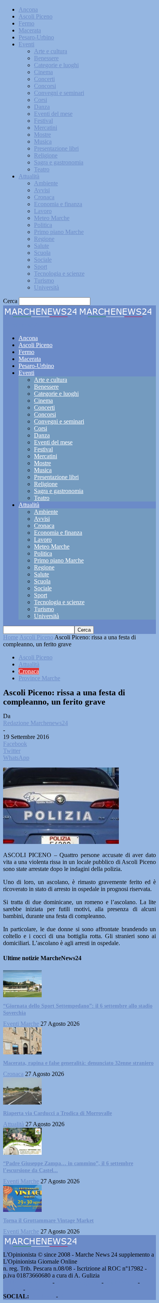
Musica (43, 141)
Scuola (42, 252)
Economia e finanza (58, 204)
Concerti (44, 79)
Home (10, 637)
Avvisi (42, 190)
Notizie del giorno (78, 1282)
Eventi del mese (53, 113)
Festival (43, 120)
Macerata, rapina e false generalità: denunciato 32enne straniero (78, 1063)
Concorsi (45, 86)
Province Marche (39, 678)
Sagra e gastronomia (58, 162)
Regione (44, 239)
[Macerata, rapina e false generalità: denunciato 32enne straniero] (22, 1052)
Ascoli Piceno (35, 16)
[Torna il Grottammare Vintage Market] (22, 1209)
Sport (40, 266)
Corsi (40, 100)
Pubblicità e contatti (27, 1282)
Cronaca (44, 197)
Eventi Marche (21, 1023)
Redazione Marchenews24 (35, 723)
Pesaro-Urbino (36, 37)
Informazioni (120, 1282)
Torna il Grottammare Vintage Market (48, 1220)
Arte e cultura (50, 51)
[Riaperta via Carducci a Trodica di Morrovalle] (22, 1102)
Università (46, 287)
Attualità (29, 176)
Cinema (43, 72)
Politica (43, 225)
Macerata (30, 30)
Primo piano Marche (59, 232)
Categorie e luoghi (56, 65)
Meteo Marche (51, 218)
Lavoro (43, 211)
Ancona (28, 9)
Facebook (42, 1296)
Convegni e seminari (59, 93)
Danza (42, 106)
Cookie (35, 1289)
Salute (41, 245)
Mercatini (45, 127)
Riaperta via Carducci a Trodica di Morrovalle (57, 1113)
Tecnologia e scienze (59, 273)
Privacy (12, 1289)
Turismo (44, 280)
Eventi (26, 44)
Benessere (46, 58)
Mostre (42, 134)
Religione (46, 155)
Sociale (43, 259)
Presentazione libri (56, 148)
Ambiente (46, 183)
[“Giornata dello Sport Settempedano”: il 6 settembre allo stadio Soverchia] (22, 995)
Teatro (41, 169)
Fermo (26, 23)
